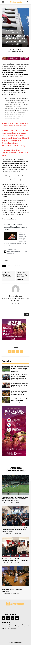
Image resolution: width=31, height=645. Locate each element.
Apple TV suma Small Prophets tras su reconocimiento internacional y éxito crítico (20, 400)
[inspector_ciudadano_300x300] (14, 339)
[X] (18, 303)
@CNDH (17, 140)
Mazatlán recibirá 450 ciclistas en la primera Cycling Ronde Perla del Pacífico (19, 385)
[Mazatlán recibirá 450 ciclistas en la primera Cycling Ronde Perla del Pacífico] (6, 385)
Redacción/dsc (17, 49)
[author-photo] (3, 503)
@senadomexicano (10, 143)
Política (21, 30)
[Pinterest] (17, 351)
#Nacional (9, 140)
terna (3, 267)
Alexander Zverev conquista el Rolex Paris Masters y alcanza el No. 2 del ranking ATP (22, 276)
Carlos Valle (7, 562)
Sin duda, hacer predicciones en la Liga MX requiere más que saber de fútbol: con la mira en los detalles (20, 369)
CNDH (4, 76)
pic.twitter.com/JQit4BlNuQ (13, 145)
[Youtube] (17, 618)
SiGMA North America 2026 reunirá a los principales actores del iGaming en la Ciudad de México (19, 377)
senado (26, 265)
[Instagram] (15, 303)
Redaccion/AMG (8, 533)
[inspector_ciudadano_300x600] (14, 455)
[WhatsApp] (21, 351)
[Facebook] (12, 303)
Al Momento (10, 30)
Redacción (6, 502)
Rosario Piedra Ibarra (16, 265)
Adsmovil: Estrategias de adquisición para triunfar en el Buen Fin (7, 276)
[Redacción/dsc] (16, 289)
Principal (15, 32)
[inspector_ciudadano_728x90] (15, 59)
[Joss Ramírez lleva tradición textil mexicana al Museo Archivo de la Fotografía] (6, 393)
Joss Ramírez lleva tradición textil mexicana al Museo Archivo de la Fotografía (19, 392)
